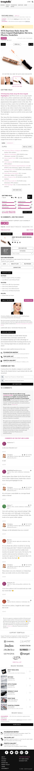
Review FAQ (28, 300)
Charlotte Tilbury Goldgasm (12, 150)
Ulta (6, 211)
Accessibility (5, 768)
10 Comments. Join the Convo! (12, 217)
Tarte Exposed (8, 162)
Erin (8, 600)
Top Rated (22, 251)
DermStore (12, 212)
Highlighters (26, 227)
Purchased (29, 38)
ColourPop (4, 21)
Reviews (4, 38)
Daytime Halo (7, 195)
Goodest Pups (23, 761)
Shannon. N (10, 582)
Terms (3, 766)
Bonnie (9, 540)
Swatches (20, 5)
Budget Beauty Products (13, 227)
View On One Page (17, 86)
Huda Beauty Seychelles (11, 173)
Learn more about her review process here (13, 328)
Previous (29, 44)
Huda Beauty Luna (9, 169)
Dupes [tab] (3, 143)
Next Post (30, 230)
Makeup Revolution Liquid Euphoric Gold (16, 166)
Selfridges (5, 212)
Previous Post (5, 230)
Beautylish (12, 211)
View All (17, 15)
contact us (14, 404)
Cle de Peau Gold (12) (10, 181)
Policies (3, 761)
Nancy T (9, 505)
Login (28, 1)
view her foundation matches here (16, 324)
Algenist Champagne (10, 154)
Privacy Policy (5, 764)
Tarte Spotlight (8, 184)
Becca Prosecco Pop (10, 177)
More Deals (17, 724)
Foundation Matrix (14, 5)
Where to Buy (27, 212)
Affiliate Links (21, 38)
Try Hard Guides (24, 759)
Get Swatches (17, 384)
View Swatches (17, 190)
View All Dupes (27, 146)
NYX (31, 227)
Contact (3, 759)
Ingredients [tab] (10, 143)
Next (32, 44)
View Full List (17, 662)
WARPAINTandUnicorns (14, 470)
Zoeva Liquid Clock (9, 158)
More (25, 5)
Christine (3, 40)
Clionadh (4, 19)
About (3, 757)
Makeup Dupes (8, 5)
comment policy (8, 395)
